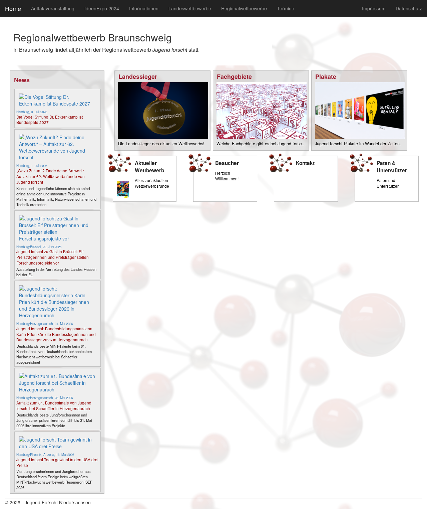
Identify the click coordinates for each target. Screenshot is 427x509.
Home (13, 8)
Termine (285, 8)
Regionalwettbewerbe (244, 8)
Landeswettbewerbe (189, 8)
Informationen (143, 8)
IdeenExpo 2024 (101, 8)
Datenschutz (409, 8)
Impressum (374, 8)
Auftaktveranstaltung (52, 8)
